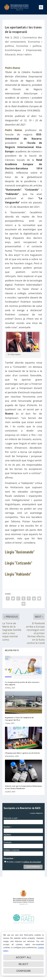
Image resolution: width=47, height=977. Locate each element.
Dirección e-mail (11, 818)
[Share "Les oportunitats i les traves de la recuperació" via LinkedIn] (34, 598)
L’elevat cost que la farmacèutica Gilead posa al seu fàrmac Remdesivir (23, 787)
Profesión (7, 842)
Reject (23, 964)
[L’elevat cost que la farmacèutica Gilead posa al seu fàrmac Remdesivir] (23, 771)
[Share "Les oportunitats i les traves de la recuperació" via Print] (23, 603)
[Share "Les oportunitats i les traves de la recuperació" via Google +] (18, 598)
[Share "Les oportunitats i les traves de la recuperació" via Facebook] (7, 598)
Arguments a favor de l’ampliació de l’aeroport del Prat (19, 718)
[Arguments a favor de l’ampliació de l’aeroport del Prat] (23, 702)
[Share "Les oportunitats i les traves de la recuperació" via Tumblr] (23, 598)
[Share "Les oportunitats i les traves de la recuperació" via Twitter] (13, 598)
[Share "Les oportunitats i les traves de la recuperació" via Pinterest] (28, 598)
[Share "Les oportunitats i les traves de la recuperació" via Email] (39, 598)
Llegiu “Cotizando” (18, 563)
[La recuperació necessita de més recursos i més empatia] (23, 667)
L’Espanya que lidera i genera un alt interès (22, 753)
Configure (23, 970)
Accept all (23, 957)
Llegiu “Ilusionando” (20, 551)
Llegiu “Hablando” (18, 574)
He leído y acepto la (23, 862)
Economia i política (28, 46)
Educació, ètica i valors (18, 54)
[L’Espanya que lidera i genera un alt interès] (23, 738)
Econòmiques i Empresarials (23, 50)
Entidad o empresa (11, 850)
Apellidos (7, 835)
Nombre (8, 827)
